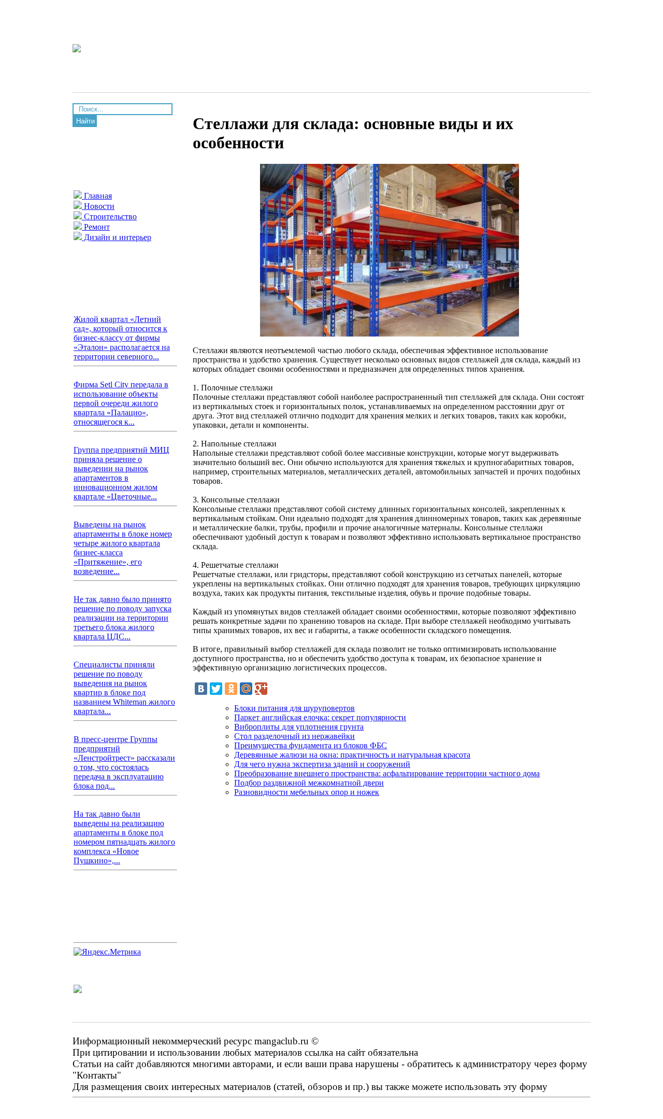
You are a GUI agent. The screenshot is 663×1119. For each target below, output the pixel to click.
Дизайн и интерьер (116, 237)
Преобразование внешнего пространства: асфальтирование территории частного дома (387, 773)
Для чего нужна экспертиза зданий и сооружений (322, 764)
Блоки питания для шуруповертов (294, 708)
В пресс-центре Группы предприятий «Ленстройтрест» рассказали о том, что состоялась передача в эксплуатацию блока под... (124, 762)
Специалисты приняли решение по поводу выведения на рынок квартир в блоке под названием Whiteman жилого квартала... (124, 688)
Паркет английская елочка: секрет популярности (320, 717)
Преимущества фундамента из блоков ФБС (310, 745)
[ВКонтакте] (201, 688)
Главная (97, 195)
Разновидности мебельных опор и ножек (306, 792)
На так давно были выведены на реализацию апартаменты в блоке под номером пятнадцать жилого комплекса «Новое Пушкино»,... (124, 837)
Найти (85, 121)
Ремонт (96, 226)
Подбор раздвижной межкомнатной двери (309, 782)
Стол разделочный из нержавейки (294, 736)
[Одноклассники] (231, 688)
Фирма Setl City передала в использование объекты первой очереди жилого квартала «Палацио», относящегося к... (121, 403)
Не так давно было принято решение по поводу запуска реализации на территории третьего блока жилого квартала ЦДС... (122, 618)
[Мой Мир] (246, 688)
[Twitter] (216, 688)
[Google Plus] (261, 688)
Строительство (109, 216)
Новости (98, 206)
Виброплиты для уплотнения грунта (299, 726)
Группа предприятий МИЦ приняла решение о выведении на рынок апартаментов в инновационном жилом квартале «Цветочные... (121, 473)
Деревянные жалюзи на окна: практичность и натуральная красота (352, 754)
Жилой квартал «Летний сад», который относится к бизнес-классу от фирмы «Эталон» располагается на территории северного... (122, 338)
